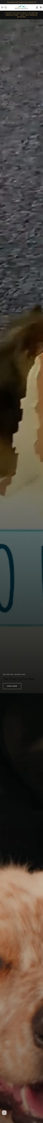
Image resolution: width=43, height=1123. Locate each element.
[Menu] (2, 7)
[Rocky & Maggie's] (21, 7)
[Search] (6, 7)
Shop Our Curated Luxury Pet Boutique (21, 2)
